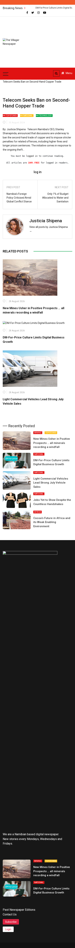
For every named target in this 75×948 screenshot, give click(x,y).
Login (8, 929)
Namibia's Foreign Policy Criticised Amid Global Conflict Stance (19, 197)
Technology (45, 116)
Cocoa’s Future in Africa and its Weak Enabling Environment (51, 522)
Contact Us (10, 914)
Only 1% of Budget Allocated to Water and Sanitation (55, 197)
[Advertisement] (54, 40)
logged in (32, 156)
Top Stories (11, 116)
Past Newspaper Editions (19, 909)
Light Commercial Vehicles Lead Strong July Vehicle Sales (50, 482)
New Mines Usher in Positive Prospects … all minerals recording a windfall (51, 443)
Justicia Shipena (45, 220)
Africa (37, 512)
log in (38, 172)
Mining (37, 433)
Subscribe (11, 921)
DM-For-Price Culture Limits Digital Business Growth (49, 8)
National (28, 116)
